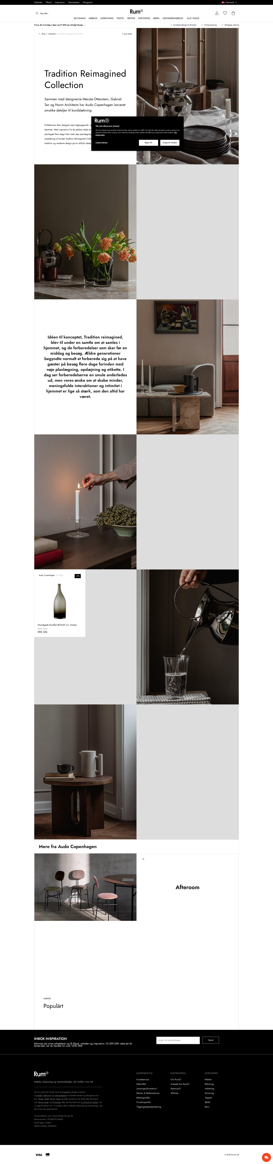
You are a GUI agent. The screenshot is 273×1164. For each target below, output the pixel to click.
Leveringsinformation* (146, 1088)
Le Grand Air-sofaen (89, 1102)
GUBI (47, 1098)
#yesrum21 (176, 1088)
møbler (39, 1095)
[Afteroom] (85, 887)
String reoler (43, 1102)
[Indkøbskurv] (233, 13)
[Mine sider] (217, 13)
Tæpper (208, 1098)
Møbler (208, 1079)
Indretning (209, 1088)
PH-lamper (56, 1102)
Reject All (148, 142)
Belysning (209, 1084)
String (52, 1098)
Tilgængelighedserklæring (148, 1107)
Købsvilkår (141, 1084)
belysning (47, 1095)
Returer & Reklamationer (148, 1093)
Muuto (40, 1098)
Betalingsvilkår (143, 1098)
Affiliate (174, 1093)
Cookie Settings (101, 142)
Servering (209, 1093)
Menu (58, 1098)
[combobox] (229, 2)
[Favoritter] (225, 13)
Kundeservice (142, 1079)
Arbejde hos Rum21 (180, 1084)
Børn (207, 1107)
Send (210, 1040)
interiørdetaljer (61, 1095)
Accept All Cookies (170, 142)
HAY (66, 1098)
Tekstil (207, 1102)
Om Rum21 (176, 1079)
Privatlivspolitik (143, 1102)
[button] (230, 2)
